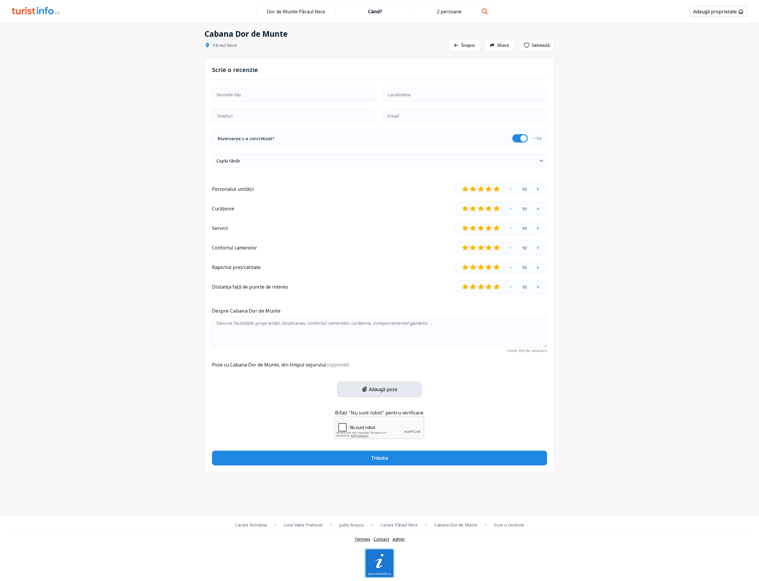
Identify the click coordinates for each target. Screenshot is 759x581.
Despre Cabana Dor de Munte (246, 311)
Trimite (379, 458)
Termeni (362, 539)
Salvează (541, 45)
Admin (399, 539)
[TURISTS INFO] (36, 11)
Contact (381, 539)
